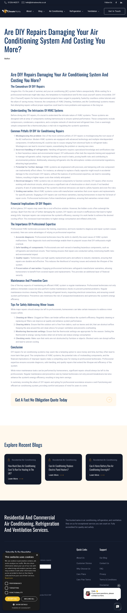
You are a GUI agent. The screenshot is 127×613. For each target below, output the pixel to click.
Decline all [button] (29, 599)
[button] (29, 11)
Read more (9, 578)
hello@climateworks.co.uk (36, 2)
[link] (8, 11)
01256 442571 (13, 2)
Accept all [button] (12, 599)
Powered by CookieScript (21, 608)
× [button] (37, 555)
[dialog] (21, 581)
